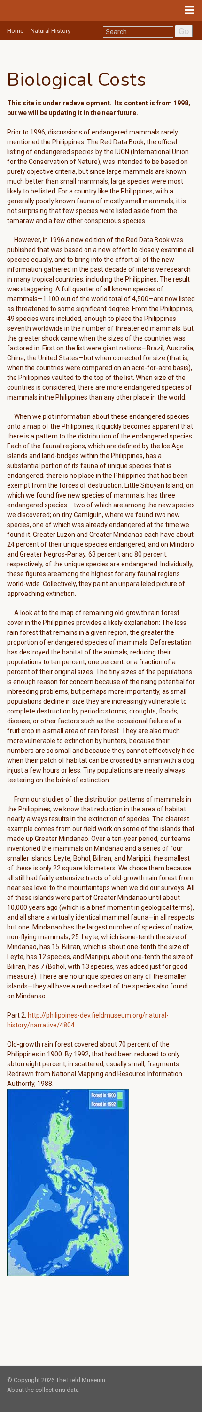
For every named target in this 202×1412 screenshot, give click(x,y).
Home (15, 30)
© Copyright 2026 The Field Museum (56, 1379)
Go (184, 31)
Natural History (50, 30)
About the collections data (43, 1389)
